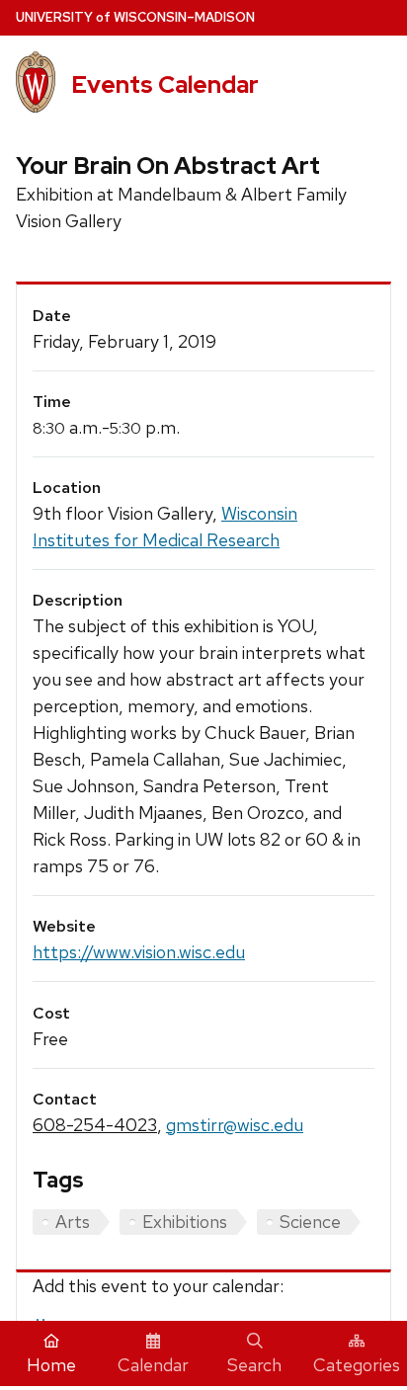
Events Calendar (165, 84)
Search (254, 1364)
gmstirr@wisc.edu (234, 1124)
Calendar (153, 1364)
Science (310, 1221)
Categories (356, 1364)
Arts (72, 1221)
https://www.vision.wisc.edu (139, 951)
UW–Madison (135, 17)
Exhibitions (184, 1221)
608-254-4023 (95, 1124)
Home (51, 1364)
